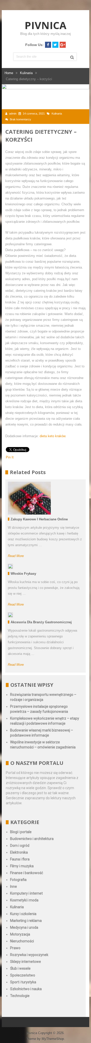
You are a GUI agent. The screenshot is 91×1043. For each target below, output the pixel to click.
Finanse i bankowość (26, 873)
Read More (16, 556)
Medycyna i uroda (24, 927)
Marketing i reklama (26, 921)
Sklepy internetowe (25, 962)
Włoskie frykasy (23, 573)
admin (12, 113)
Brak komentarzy (20, 119)
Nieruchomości (22, 941)
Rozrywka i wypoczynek (29, 955)
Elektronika (19, 852)
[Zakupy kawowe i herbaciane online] (29, 498)
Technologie (20, 996)
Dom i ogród (19, 846)
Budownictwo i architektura (32, 839)
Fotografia (18, 880)
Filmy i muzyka (22, 866)
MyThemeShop (53, 1039)
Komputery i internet (26, 893)
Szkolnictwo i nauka (26, 989)
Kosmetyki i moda (24, 900)
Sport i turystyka (23, 982)
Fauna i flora (20, 859)
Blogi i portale (21, 832)
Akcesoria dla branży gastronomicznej (41, 622)
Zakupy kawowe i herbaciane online (39, 519)
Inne (13, 886)
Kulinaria (57, 113)
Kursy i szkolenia (23, 914)
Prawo (15, 948)
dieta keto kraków (52, 436)
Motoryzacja (20, 934)
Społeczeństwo (22, 975)
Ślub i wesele (20, 968)
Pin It (10, 457)
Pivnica (45, 25)
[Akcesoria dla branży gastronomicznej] (10, 614)
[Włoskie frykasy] (10, 566)
